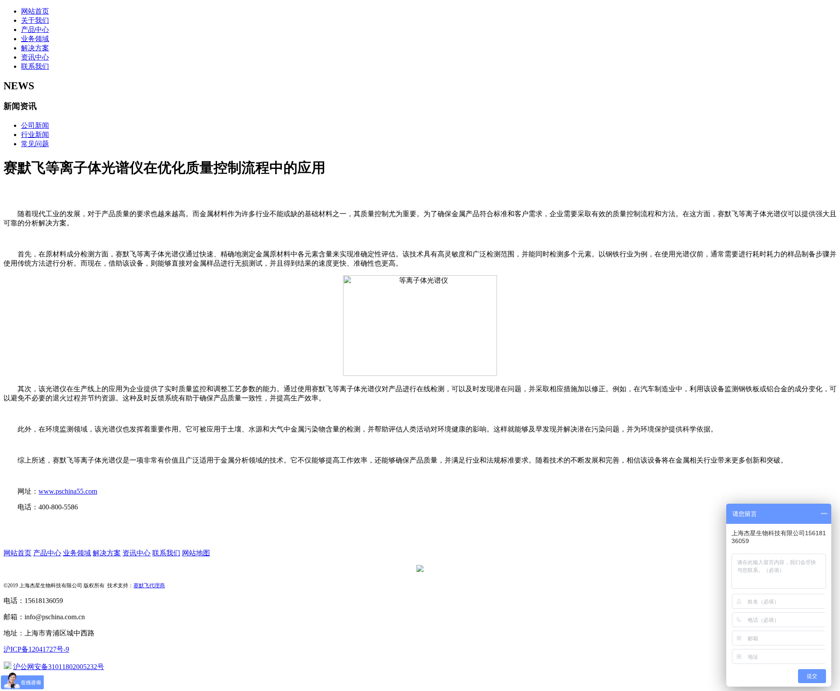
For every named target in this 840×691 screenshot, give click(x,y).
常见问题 (35, 143)
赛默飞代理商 (149, 585)
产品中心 (35, 29)
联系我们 (35, 66)
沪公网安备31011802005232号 (58, 666)
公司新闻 (35, 125)
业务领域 (35, 38)
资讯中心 (35, 57)
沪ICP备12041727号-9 (36, 649)
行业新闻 (35, 134)
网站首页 (35, 11)
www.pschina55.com (67, 491)
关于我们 (35, 20)
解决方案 (35, 48)
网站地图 (196, 553)
